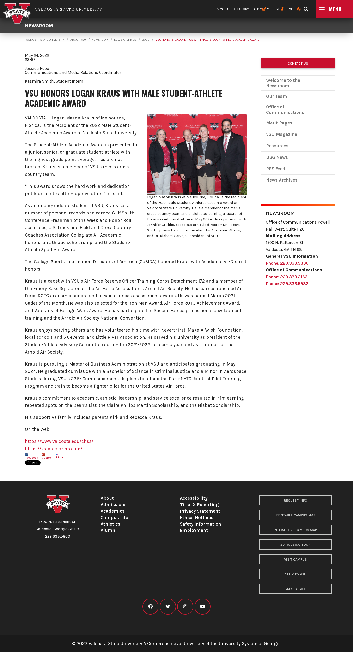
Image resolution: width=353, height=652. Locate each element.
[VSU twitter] (168, 606)
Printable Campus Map (295, 515)
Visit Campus (295, 559)
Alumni (109, 530)
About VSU (78, 39)
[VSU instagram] (185, 606)
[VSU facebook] (150, 606)
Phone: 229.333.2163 (287, 276)
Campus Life (114, 517)
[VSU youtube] (203, 606)
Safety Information (200, 524)
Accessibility (193, 498)
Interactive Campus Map (295, 530)
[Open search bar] (305, 7)
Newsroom (39, 26)
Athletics (110, 524)
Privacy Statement (200, 511)
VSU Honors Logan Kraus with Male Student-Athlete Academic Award (208, 39)
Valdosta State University (45, 39)
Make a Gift (295, 589)
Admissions (114, 504)
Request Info (295, 500)
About (107, 498)
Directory (241, 9)
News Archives (125, 39)
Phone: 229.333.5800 (287, 263)
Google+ (47, 457)
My (222, 9)
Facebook (31, 457)
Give (277, 9)
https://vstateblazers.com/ (53, 448)
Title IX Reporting (199, 504)
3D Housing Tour (295, 545)
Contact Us (298, 63)
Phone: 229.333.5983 (287, 283)
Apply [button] (258, 9)
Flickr (59, 457)
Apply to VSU (295, 574)
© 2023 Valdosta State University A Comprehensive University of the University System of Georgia (176, 643)
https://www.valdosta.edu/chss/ (59, 441)
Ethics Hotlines (196, 517)
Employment (194, 530)
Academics (113, 511)
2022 (146, 39)
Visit (293, 9)
